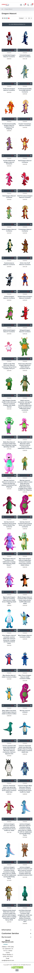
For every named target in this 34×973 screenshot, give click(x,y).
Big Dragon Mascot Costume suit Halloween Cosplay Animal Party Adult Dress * (9, 562)
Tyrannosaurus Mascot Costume (9, 263)
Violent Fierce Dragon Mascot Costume (25, 297)
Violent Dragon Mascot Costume (9, 297)
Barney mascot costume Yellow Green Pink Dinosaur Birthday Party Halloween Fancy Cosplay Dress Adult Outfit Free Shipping (24, 485)
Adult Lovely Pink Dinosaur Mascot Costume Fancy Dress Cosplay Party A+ (9, 366)
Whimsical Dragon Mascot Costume (9, 331)
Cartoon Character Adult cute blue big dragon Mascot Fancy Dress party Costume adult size (25, 749)
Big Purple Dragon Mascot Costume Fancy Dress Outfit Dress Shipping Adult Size (9, 600)
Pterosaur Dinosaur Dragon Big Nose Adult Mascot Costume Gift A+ (24, 366)
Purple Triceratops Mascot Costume (25, 124)
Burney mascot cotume (25, 711)
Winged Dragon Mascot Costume (25, 331)
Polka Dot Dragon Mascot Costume (9, 89)
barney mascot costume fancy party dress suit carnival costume (25, 524)
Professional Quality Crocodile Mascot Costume (25, 90)
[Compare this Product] (15, 475)
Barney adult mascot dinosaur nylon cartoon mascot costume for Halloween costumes (25, 445)
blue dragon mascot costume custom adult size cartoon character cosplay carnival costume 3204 (9, 639)
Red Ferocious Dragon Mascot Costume (24, 196)
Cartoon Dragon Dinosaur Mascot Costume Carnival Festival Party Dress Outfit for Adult (9, 827)
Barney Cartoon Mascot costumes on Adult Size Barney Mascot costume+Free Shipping (9, 484)
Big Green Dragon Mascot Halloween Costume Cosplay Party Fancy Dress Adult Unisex (25, 562)
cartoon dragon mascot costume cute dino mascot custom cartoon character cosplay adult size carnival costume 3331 (24, 871)
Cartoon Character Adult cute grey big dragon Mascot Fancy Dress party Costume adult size (9, 789)
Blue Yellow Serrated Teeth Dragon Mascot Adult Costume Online (9, 712)
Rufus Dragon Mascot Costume (9, 230)
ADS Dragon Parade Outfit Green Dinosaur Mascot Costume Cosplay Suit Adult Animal (9, 404)
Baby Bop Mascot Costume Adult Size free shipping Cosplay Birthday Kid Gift (9, 444)
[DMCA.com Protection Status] (17, 967)
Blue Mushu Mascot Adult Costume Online (9, 676)
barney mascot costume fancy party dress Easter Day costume (9, 524)
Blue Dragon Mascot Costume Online (25, 636)
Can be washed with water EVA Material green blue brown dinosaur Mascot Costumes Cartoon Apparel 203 (9, 749)
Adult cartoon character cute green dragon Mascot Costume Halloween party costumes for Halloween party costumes (25, 405)
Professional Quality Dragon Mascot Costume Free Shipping (9, 126)
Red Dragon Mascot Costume (24, 161)
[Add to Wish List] (12, 475)
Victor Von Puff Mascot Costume (25, 263)
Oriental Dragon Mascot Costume (25, 56)
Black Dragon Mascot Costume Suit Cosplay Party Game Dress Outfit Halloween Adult (24, 600)
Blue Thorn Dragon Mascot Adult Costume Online (25, 677)
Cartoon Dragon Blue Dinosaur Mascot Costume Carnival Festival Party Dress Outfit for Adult (25, 789)
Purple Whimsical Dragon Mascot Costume (9, 162)
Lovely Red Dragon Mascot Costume (9, 56)
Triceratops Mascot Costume (24, 230)
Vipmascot (9, 52)
